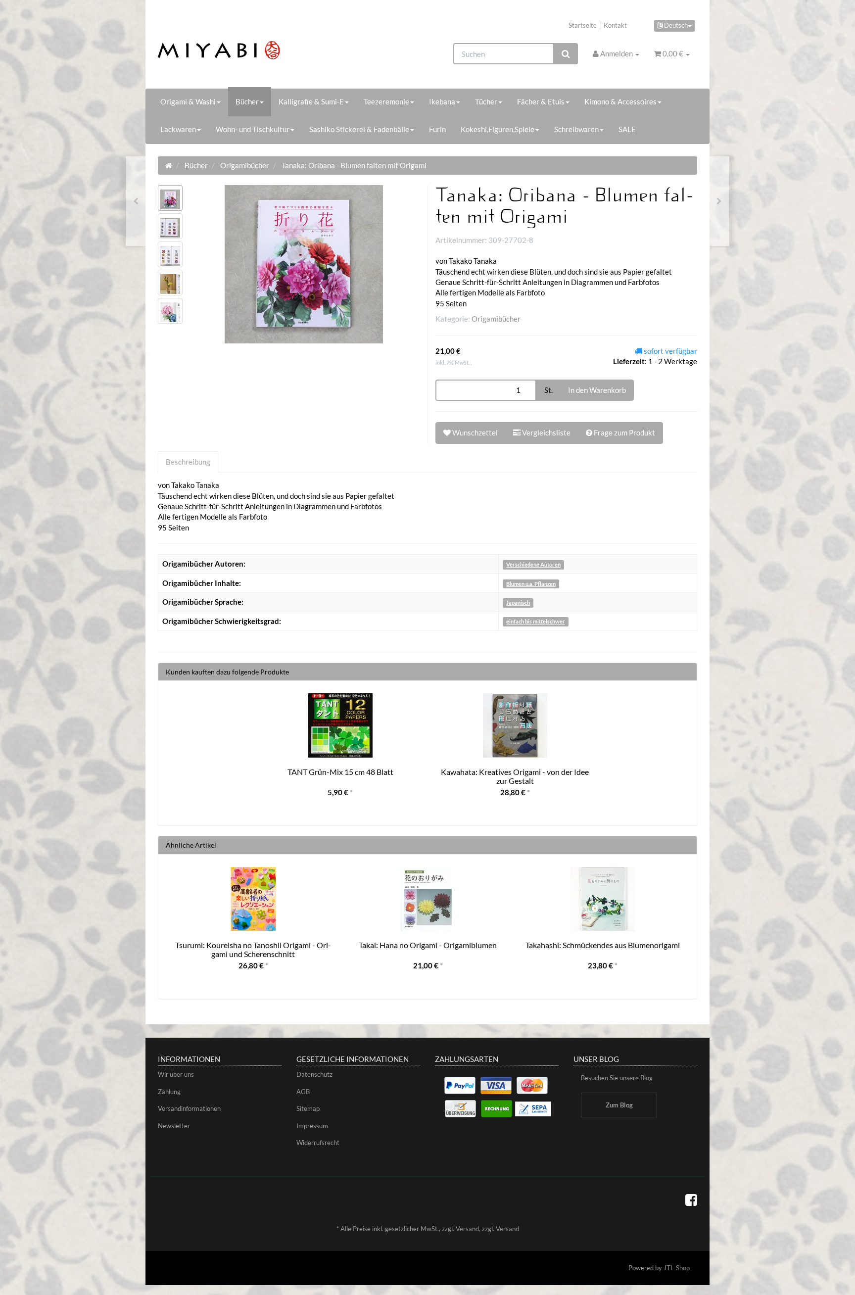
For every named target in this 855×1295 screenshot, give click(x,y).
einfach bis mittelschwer (535, 622)
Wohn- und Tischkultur (252, 129)
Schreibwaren (576, 129)
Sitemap (308, 1108)
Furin (437, 129)
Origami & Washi (188, 101)
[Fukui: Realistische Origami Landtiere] (719, 201)
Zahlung (169, 1092)
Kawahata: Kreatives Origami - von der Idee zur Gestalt (515, 776)
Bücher (247, 101)
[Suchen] (566, 53)
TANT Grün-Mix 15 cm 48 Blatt (340, 771)
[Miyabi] (243, 50)
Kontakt (615, 25)
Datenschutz (314, 1074)
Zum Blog (619, 1105)
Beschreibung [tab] (188, 461)
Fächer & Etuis (541, 101)
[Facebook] (691, 1199)
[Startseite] (168, 165)
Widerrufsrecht (317, 1143)
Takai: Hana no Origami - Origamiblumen (428, 945)
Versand (467, 1229)
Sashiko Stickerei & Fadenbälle (359, 129)
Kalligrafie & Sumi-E (311, 101)
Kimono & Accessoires (620, 101)
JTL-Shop (677, 1268)
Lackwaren (178, 129)
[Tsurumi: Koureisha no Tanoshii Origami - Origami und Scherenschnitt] (136, 201)
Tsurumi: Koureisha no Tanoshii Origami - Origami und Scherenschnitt (253, 949)
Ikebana (442, 101)
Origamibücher (496, 318)
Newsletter (174, 1126)
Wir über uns (176, 1074)
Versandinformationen (189, 1108)
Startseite (583, 25)
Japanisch (518, 602)
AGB (303, 1092)
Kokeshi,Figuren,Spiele (497, 129)
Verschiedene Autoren (533, 564)
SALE (627, 129)
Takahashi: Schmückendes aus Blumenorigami (602, 945)
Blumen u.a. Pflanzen (531, 583)
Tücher (486, 101)
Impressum (312, 1126)
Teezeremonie (386, 101)
